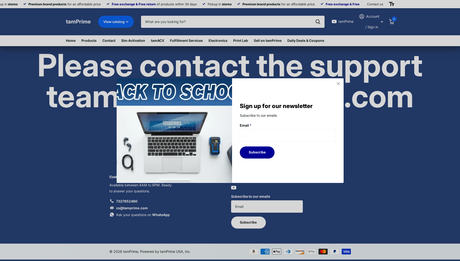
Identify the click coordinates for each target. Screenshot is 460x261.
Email (245, 125)
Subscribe (257, 152)
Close (338, 83)
